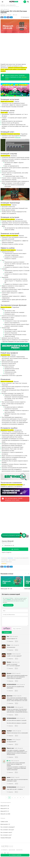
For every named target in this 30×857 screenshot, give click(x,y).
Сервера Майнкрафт (6, 837)
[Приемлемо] (3, 563)
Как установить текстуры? (7, 829)
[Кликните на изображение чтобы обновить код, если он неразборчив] (6, 628)
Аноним (9, 654)
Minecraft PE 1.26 (5, 805)
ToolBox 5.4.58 (4, 821)
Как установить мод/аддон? (8, 827)
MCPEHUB (3, 5)
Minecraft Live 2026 (5, 813)
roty (9, 760)
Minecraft (18, 137)
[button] (2, 1)
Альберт (9, 730)
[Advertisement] (15, 48)
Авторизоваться (8, 605)
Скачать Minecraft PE (10, 5)
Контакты (19, 849)
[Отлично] (6, 563)
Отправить (6, 632)
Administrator (10, 558)
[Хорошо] (5, 563)
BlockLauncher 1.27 (5, 824)
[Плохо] (2, 563)
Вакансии (12, 849)
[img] (7, 760)
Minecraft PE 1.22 (5, 808)
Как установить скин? (6, 835)
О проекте (4, 849)
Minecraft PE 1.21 (5, 811)
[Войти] (24, 1)
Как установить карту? (6, 832)
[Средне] (4, 563)
